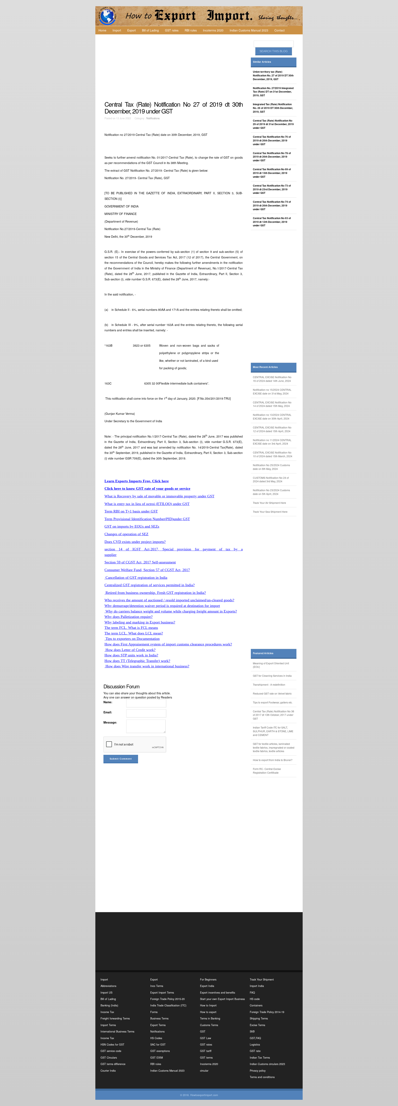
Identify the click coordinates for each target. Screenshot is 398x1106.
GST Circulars (109, 1057)
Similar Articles (262, 62)
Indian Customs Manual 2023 (249, 30)
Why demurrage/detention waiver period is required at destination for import (162, 606)
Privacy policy (258, 1070)
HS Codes (156, 1038)
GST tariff (205, 1051)
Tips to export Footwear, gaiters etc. (272, 702)
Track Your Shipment (262, 979)
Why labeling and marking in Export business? (139, 622)
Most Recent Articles (265, 367)
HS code (255, 999)
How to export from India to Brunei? (272, 760)
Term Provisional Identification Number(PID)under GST (147, 519)
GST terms (206, 1057)
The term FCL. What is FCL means (131, 628)
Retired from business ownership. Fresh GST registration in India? (155, 593)
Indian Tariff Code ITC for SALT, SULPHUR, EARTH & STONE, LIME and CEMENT (273, 731)
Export (131, 30)
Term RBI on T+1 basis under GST (131, 511)
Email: (107, 712)
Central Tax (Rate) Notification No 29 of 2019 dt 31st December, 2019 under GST (273, 124)
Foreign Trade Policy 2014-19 (267, 1012)
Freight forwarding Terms (115, 1018)
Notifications (153, 118)
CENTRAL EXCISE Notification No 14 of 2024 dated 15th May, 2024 (272, 404)
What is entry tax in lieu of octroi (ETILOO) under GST (146, 504)
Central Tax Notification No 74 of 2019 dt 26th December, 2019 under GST (272, 205)
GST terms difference (113, 1064)
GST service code (111, 1051)
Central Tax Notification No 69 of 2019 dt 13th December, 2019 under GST (272, 173)
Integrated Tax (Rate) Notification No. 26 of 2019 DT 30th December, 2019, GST (273, 108)
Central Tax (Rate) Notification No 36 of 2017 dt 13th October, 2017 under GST (273, 714)
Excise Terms (257, 1025)
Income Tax (107, 1012)
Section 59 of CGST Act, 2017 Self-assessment (140, 562)
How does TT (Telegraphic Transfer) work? (137, 661)
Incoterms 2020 (213, 30)
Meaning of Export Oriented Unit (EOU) (271, 665)
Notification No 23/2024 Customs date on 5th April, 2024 (271, 492)
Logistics (255, 1044)
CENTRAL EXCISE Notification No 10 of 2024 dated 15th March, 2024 (272, 454)
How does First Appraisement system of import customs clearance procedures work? (168, 644)
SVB (252, 1031)
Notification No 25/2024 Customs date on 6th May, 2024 (271, 466)
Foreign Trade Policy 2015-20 (167, 999)
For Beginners (208, 979)
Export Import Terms (162, 992)
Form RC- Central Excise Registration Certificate (267, 770)
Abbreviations (108, 986)
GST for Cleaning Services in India (272, 675)
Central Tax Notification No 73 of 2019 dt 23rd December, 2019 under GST (272, 189)
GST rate (255, 1051)
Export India (207, 986)
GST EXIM (156, 1057)
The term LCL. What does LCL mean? (133, 633)
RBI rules (191, 30)
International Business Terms (117, 1031)
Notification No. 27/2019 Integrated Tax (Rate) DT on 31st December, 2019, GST (273, 91)
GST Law (205, 1038)
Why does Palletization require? (128, 617)
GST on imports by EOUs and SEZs (131, 526)
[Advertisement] (174, 67)
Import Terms (108, 1025)
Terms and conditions (262, 1077)
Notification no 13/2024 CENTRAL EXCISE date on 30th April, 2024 (272, 416)
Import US (106, 992)
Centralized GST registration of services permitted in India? (149, 585)
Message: (110, 722)
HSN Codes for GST (112, 1044)
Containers (256, 1005)
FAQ (252, 992)
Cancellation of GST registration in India (135, 577)
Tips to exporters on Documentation (132, 639)
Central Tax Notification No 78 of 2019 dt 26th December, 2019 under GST (272, 156)
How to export (208, 1012)
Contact (279, 30)
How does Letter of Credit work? (129, 650)
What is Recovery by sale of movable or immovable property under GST (159, 496)
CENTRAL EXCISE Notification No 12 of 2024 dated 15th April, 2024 (272, 429)
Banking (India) (109, 1005)
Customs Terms (209, 1025)
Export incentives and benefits (217, 992)
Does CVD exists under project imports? (135, 542)
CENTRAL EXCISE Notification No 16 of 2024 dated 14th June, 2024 (272, 378)
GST (202, 1031)
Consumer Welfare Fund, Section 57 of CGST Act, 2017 (147, 570)
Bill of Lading (150, 30)
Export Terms (158, 1025)
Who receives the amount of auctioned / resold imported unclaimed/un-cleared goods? (169, 600)
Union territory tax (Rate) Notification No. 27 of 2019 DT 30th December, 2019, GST (273, 75)
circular (204, 1070)
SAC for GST (158, 1044)
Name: (107, 702)
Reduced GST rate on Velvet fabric (272, 693)
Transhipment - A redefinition (269, 684)
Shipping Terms (259, 1018)
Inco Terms (156, 986)
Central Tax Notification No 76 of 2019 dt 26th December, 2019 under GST (272, 140)
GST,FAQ (255, 1038)
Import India (257, 986)
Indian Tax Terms (260, 1057)
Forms (154, 1012)
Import (117, 30)
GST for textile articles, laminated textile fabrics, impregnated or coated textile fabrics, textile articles (273, 747)
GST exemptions (160, 1051)
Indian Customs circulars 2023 (267, 1064)
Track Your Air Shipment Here (269, 502)
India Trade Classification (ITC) (168, 1005)
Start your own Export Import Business (222, 999)
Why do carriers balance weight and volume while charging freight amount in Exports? (170, 611)
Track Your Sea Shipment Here (270, 511)
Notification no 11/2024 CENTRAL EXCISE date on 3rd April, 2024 (272, 441)
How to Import (208, 1005)
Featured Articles (263, 653)
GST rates (171, 30)
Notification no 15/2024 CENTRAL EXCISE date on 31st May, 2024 (272, 391)
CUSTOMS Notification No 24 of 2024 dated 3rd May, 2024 (271, 479)
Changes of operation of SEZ (126, 534)
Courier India (108, 1070)
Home (102, 30)
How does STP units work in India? (131, 655)
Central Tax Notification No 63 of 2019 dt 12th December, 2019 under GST (272, 221)
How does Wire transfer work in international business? (146, 666)
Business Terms (159, 1018)
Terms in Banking (210, 1018)
